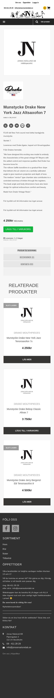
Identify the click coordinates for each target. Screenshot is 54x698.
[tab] (27, 250)
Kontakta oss (27, 264)
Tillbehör (7, 558)
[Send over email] (17, 126)
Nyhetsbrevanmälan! (12, 607)
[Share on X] (5, 126)
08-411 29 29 (8, 8)
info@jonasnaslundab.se (24, 8)
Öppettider (27, 3)
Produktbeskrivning (26, 250)
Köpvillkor (15, 654)
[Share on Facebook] (28, 126)
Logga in (35, 3)
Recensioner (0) (27, 257)
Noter (5, 554)
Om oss (18, 3)
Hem (5, 544)
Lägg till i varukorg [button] (27, 431)
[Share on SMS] (22, 126)
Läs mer (27, 359)
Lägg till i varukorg (18, 229)
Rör (4, 549)
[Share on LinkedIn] (11, 126)
